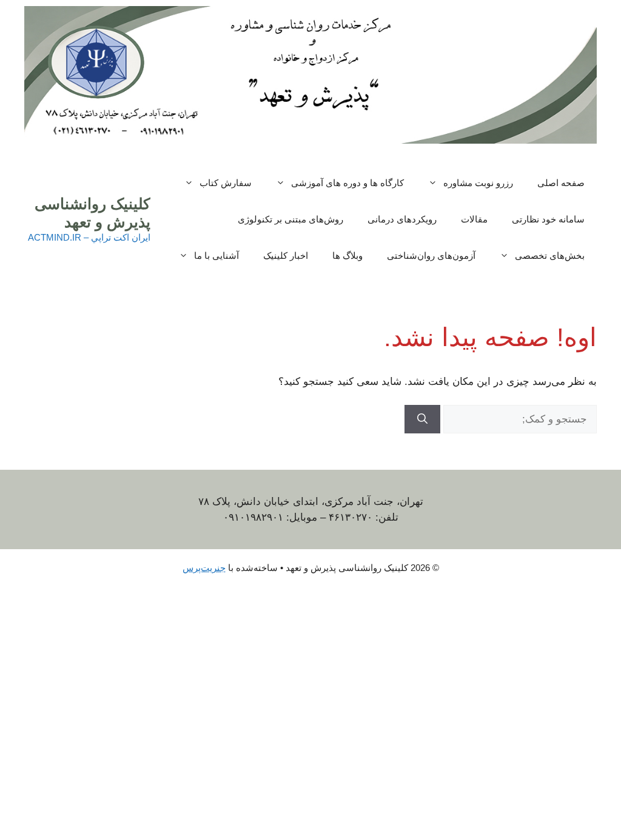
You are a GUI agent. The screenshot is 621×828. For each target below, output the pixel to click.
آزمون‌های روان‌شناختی (431, 255)
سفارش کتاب (226, 183)
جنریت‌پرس (204, 568)
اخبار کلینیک (285, 255)
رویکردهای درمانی (402, 219)
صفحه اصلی (561, 183)
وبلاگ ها (347, 255)
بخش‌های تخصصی (550, 255)
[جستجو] (422, 419)
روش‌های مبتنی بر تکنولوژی (290, 219)
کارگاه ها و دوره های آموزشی (347, 183)
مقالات (474, 219)
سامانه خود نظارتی (548, 219)
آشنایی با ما (216, 255)
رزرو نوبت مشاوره (478, 183)
